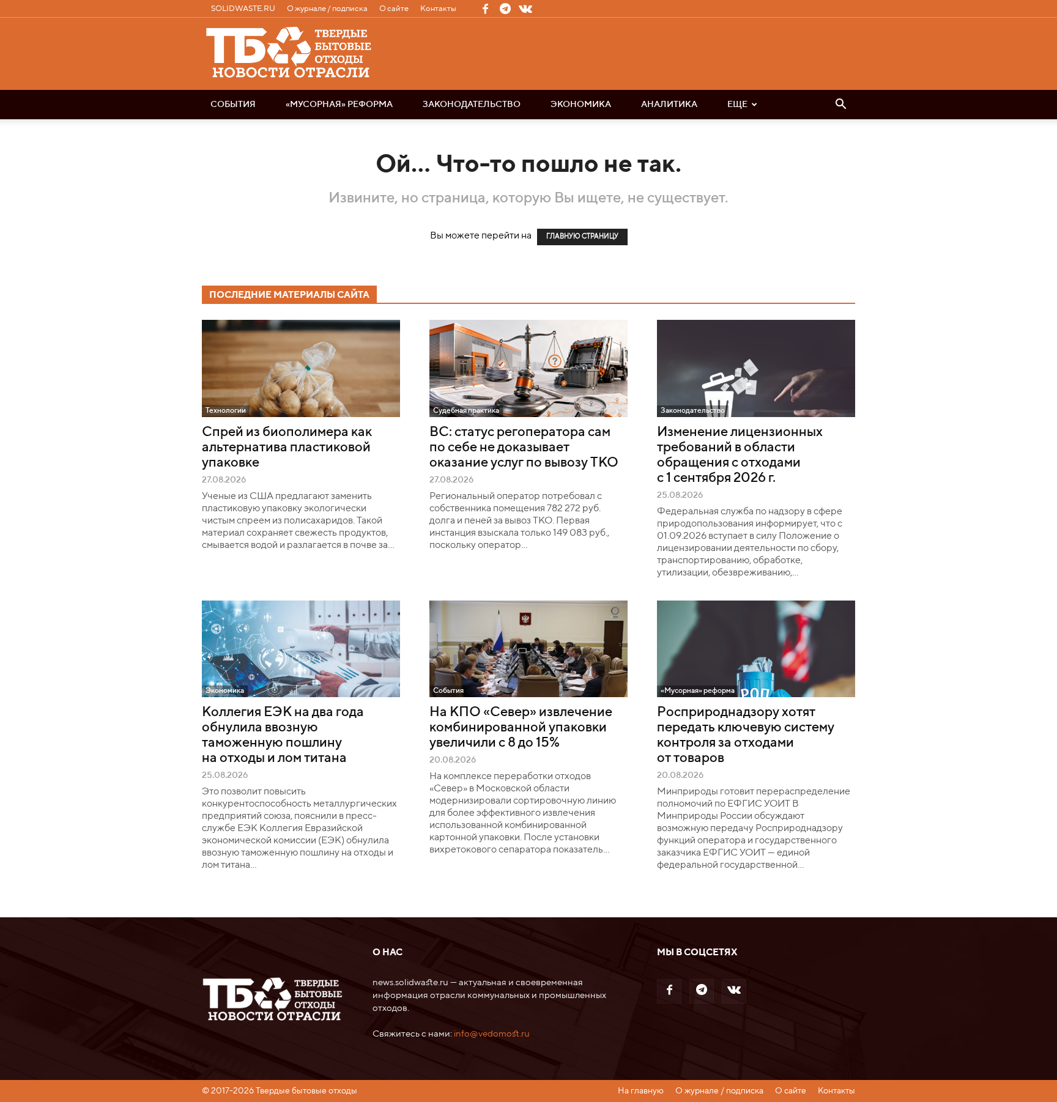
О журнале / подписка (327, 9)
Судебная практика (466, 411)
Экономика (581, 104)
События (233, 104)
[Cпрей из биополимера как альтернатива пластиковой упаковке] (301, 368)
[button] (840, 105)
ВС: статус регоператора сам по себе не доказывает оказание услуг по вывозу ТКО (523, 448)
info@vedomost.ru (492, 1033)
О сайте (394, 9)
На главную (641, 1091)
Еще (737, 104)
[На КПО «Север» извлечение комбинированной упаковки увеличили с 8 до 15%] (528, 649)
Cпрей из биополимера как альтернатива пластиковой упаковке (287, 448)
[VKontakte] (525, 8)
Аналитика (669, 104)
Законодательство (472, 104)
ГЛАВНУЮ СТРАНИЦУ (582, 237)
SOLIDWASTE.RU (243, 9)
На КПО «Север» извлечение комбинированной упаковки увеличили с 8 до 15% (520, 728)
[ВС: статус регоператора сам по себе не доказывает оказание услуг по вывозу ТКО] (528, 368)
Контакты (438, 9)
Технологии (226, 411)
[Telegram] (505, 8)
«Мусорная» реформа (339, 104)
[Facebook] (485, 8)
